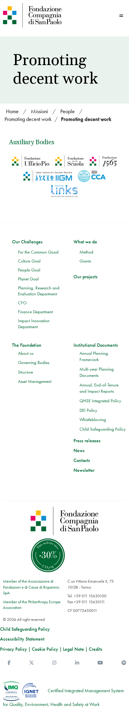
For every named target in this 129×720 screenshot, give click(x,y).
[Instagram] (54, 663)
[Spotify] (124, 663)
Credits (95, 649)
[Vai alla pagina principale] (32, 15)
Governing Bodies (33, 363)
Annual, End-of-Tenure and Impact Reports (99, 388)
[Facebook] (9, 663)
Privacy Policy (13, 649)
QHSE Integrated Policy (100, 401)
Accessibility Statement (22, 639)
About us (25, 353)
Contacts (82, 460)
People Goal (29, 270)
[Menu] (121, 16)
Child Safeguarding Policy (103, 429)
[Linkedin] (77, 663)
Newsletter (84, 470)
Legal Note (73, 649)
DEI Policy (88, 410)
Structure (25, 372)
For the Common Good (38, 252)
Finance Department (35, 312)
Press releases (87, 441)
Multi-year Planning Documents (97, 372)
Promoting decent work (86, 119)
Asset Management (34, 381)
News (79, 451)
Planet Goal (28, 279)
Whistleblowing (93, 420)
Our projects (86, 277)
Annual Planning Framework (94, 356)
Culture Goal (29, 261)
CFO (22, 303)
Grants (85, 261)
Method (86, 252)
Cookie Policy (45, 649)
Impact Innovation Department (34, 324)
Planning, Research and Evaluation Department (38, 291)
